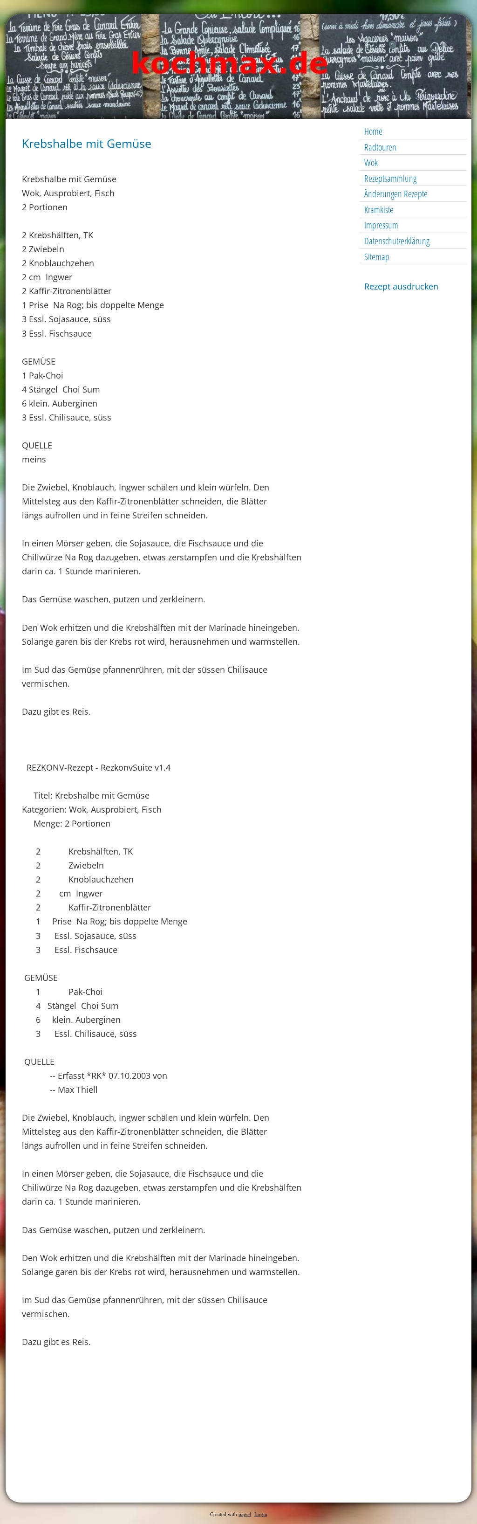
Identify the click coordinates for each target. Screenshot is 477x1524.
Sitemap (376, 256)
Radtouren (380, 147)
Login (260, 1514)
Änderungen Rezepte (396, 193)
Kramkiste (379, 209)
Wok (371, 162)
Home (373, 131)
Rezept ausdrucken (401, 286)
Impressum (381, 225)
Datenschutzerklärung (396, 240)
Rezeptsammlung (390, 178)
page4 (245, 1514)
